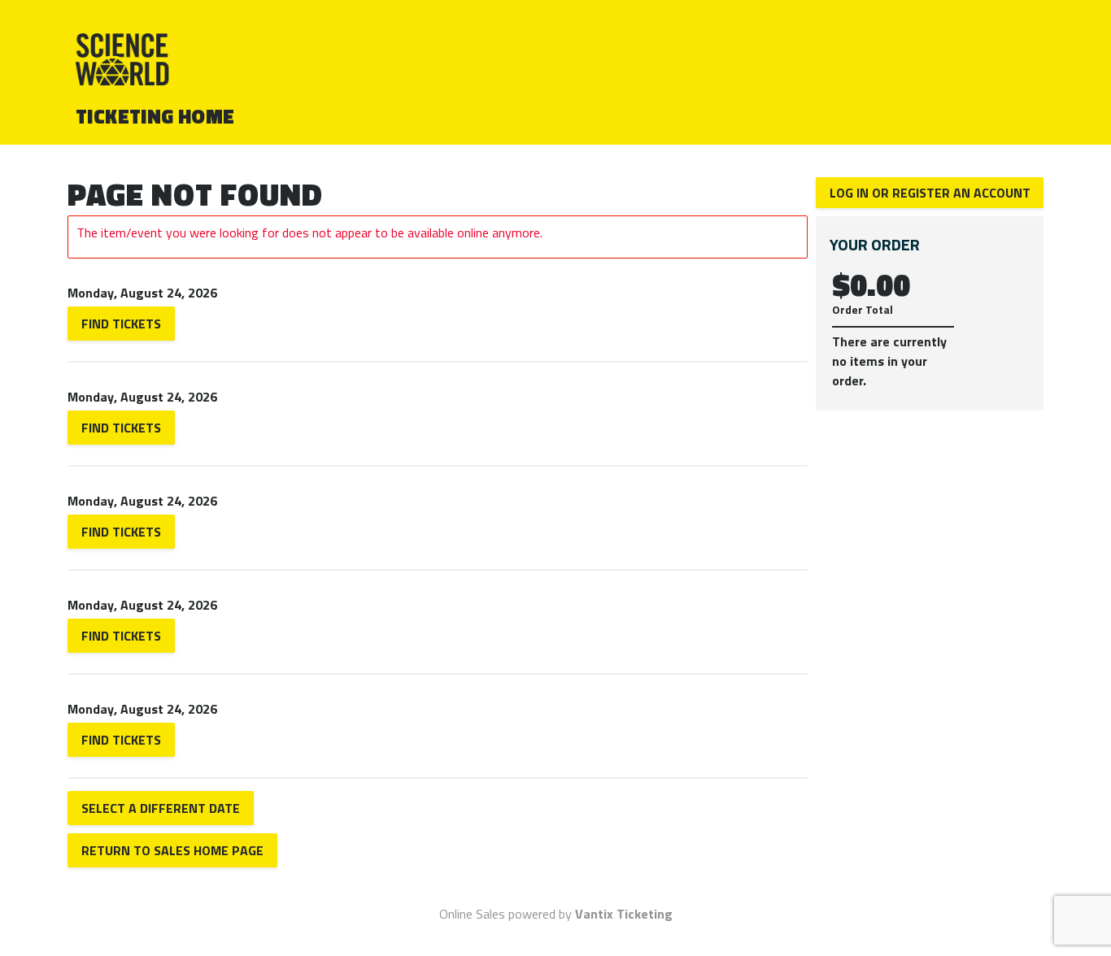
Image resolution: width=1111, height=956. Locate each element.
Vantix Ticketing (624, 913)
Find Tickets (121, 323)
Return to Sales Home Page (172, 850)
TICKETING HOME (155, 116)
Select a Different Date (160, 808)
